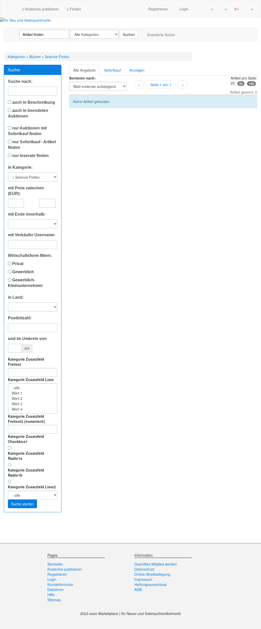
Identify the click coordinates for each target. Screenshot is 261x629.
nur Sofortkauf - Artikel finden (32, 145)
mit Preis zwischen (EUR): (26, 191)
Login (183, 8)
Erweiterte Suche (161, 34)
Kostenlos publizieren (41, 8)
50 (241, 83)
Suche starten (22, 503)
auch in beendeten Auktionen (28, 113)
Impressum (143, 579)
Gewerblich (22, 272)
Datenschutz (144, 569)
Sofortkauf (112, 70)
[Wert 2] (32, 398)
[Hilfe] (197, 8)
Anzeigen (137, 70)
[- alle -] (32, 387)
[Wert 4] (32, 409)
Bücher (35, 56)
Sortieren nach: (82, 78)
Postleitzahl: (20, 318)
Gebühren (55, 589)
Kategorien (16, 56)
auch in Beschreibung (33, 102)
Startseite (55, 564)
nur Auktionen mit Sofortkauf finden (27, 131)
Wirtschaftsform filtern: (30, 255)
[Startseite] (13, 8)
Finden (75, 8)
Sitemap (54, 599)
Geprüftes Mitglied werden (155, 564)
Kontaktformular (60, 584)
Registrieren (158, 8)
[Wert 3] (32, 404)
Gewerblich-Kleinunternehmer (25, 283)
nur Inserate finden (30, 155)
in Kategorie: (20, 167)
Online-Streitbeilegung (152, 574)
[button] (210, 8)
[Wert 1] (32, 393)
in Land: (16, 297)
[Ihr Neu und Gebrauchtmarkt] (25, 20)
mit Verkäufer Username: (32, 235)
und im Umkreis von (27, 338)
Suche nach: (20, 81)
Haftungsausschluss (150, 584)
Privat (17, 263)
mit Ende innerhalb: (27, 214)
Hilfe (51, 594)
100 (251, 83)
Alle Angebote (84, 70)
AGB (138, 589)
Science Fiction (57, 56)
